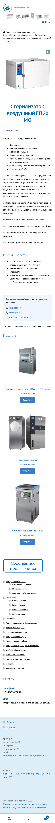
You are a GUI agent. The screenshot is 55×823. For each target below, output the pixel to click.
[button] (48, 52)
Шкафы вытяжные (20, 589)
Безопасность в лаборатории (19, 659)
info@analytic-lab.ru (18, 317)
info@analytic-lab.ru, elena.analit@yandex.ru (26, 702)
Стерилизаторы (41, 35)
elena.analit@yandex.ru (33, 755)
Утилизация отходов (15, 668)
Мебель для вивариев (15, 627)
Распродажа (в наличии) (16, 632)
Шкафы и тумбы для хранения (25, 593)
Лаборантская (18, 614)
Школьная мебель (13, 598)
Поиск (27, 818)
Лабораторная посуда (16, 636)
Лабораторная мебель (15, 581)
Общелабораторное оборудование (18, 35)
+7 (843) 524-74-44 (17, 308)
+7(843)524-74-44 (12, 692)
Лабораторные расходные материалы (22, 645)
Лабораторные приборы (24, 32)
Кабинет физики (19, 600)
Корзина (11, 727)
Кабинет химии (18, 605)
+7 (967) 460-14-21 (17, 312)
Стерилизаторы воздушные (15, 38)
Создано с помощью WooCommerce (29, 807)
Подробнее (27, 400)
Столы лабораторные (21, 584)
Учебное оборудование (16, 650)
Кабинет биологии (20, 609)
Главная (9, 32)
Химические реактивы (15, 655)
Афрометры (11, 618)
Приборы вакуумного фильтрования (21, 623)
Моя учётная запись (9, 818)
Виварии (9, 664)
